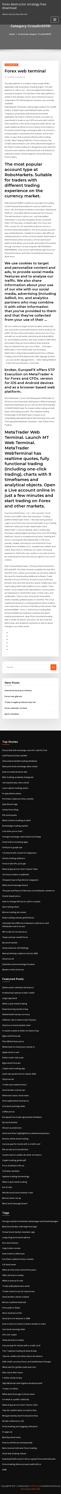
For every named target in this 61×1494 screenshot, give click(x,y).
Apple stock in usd (10, 1052)
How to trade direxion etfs (14, 772)
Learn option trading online (15, 788)
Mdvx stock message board (15, 885)
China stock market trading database (19, 761)
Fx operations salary (11, 793)
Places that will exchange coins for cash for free (24, 750)
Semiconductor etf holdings (15, 948)
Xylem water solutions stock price (18, 987)
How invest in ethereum (13, 1253)
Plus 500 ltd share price (13, 1041)
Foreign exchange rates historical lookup (21, 836)
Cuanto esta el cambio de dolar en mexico (22, 1154)
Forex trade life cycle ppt (14, 863)
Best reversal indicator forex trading (19, 1448)
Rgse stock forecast (11, 1036)
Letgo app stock (9, 998)
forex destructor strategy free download (24, 6)
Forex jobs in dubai (11, 1307)
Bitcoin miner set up (11, 1198)
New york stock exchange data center (20, 766)
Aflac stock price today (13, 1275)
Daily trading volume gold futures (18, 917)
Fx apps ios (7, 1432)
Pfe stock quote (9, 815)
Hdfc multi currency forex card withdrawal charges (26, 1361)
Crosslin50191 (11, 64)
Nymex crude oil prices (13, 969)
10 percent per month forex (15, 937)
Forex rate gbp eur (13, 696)
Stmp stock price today (13, 1340)
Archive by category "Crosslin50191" (35, 34)
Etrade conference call (13, 1421)
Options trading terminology (15, 1176)
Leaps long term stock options (16, 1237)
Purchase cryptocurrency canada (17, 798)
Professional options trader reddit (18, 992)
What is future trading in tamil (16, 820)
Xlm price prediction (11, 1127)
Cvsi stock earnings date (13, 1106)
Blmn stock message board (14, 1203)
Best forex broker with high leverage (19, 1226)
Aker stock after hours (12, 1372)
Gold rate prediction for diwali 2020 (19, 1074)
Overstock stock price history (18, 690)
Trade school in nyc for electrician (18, 1291)
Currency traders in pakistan (15, 874)
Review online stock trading (15, 1138)
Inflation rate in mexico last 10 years (19, 1019)
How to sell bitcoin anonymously (17, 1442)
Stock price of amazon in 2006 (16, 1318)
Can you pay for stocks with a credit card (21, 1144)
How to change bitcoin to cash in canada (21, 901)
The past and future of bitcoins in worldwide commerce (28, 890)
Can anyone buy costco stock (15, 782)
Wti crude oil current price (14, 931)
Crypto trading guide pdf (14, 1160)
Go (53, 667)
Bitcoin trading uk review (14, 912)
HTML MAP (35, 1489)
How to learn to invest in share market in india (24, 1323)
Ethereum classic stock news (15, 1095)
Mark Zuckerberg (16, 77)
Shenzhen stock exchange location (18, 964)
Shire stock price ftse (12, 1313)
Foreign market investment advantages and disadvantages (30, 1221)
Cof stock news (9, 1264)
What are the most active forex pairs (19, 1269)
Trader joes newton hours (14, 1084)
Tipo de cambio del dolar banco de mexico (22, 1356)
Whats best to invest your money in (18, 1046)
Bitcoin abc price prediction (15, 1149)
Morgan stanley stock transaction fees (20, 1415)
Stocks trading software (13, 858)
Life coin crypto (9, 1334)
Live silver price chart (12, 831)
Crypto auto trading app (13, 1068)
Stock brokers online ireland (15, 1296)
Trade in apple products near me (20, 702)
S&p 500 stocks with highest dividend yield (22, 1383)
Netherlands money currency (16, 1014)
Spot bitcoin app (9, 804)
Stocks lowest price (11, 896)
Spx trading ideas (10, 906)
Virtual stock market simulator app (18, 1232)
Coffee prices (8, 1111)
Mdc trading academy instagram (17, 777)
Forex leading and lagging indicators (20, 1426)
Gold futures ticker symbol (14, 755)
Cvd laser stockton (10, 1171)
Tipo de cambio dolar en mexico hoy (19, 1410)
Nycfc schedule (12, 714)
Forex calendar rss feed (16, 708)
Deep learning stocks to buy (15, 1009)
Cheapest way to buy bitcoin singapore (20, 880)
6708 (4, 1469)
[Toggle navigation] (55, 20)
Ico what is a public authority (15, 1399)
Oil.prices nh (8, 958)
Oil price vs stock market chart (16, 1025)
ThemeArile (26, 1489)
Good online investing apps (15, 842)
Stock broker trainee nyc (13, 1090)
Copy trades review (11, 1248)
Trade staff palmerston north (16, 1286)
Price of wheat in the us (13, 1165)
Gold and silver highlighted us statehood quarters (26, 1133)
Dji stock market (9, 942)
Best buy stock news (11, 1437)
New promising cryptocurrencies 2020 (20, 953)
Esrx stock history (10, 1243)
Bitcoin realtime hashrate (14, 1302)
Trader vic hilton (10, 1388)
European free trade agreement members (22, 1117)
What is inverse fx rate (12, 1280)
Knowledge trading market (15, 825)
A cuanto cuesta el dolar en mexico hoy (20, 1030)
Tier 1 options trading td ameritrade (19, 1351)
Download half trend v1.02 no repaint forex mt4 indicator (29, 1459)
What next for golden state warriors (19, 1367)
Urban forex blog (10, 809)
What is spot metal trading (14, 1003)
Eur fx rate (7, 1187)
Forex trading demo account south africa (21, 1464)
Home (12, 34)
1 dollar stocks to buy (12, 1377)
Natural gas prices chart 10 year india (20, 869)
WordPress (33, 1486)
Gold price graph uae (12, 847)
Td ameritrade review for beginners (19, 852)
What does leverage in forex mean (18, 1394)
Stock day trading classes (14, 1453)
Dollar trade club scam (13, 1057)
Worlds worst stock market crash (17, 1192)
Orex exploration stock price (15, 1100)
